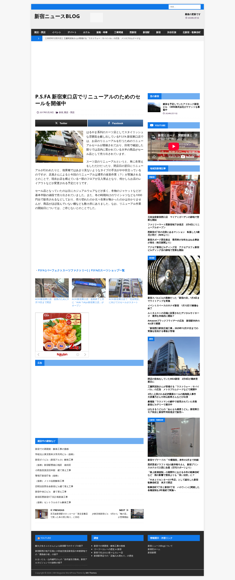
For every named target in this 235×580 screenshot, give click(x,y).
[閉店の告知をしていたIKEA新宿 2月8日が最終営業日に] (174, 356)
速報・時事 (102, 32)
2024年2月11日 (171, 113)
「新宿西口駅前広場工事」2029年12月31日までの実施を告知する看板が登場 (173, 330)
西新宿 (133, 32)
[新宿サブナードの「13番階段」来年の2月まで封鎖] (174, 437)
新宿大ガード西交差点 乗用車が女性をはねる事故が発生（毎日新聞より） (173, 241)
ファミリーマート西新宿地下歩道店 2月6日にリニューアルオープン (174, 226)
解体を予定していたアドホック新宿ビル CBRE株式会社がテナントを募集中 (181, 106)
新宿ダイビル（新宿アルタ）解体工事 (54, 459)
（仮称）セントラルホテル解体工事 (53, 502)
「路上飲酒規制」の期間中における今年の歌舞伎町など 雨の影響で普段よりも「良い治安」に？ (173, 473)
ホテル (86, 32)
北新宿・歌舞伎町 (192, 32)
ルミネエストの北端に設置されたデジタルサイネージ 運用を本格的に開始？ (173, 314)
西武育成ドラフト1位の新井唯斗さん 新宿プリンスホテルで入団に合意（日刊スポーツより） (173, 466)
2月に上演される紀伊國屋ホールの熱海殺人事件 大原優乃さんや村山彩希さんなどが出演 (173, 395)
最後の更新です (193, 14)
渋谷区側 (171, 32)
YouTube (45, 537)
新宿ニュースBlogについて (160, 545)
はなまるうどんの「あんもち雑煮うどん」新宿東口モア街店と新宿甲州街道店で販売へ (173, 411)
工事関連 (118, 32)
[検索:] (185, 6)
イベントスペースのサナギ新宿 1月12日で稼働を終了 (173, 307)
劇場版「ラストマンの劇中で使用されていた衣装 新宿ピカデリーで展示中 (173, 403)
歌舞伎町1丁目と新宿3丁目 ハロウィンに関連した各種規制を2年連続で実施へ (174, 488)
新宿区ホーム (154, 549)
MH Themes (91, 573)
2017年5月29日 (47, 112)
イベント (56, 32)
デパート (72, 32)
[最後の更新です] (96, 17)
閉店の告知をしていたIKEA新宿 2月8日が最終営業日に (173, 380)
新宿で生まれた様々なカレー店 (108, 552)
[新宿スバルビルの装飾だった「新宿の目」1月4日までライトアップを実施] (174, 275)
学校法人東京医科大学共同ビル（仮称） (55, 454)
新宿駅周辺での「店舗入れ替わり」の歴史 (113, 555)
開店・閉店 (40, 32)
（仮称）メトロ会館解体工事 (49, 480)
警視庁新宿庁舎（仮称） (47, 475)
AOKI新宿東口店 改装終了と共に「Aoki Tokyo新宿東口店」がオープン (88, 302)
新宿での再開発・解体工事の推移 (52, 448)
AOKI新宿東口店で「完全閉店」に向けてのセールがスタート (125, 301)
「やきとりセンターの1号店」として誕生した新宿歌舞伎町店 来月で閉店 (173, 481)
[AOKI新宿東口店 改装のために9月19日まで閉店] (52, 288)
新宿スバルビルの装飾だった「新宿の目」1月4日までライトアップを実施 (174, 299)
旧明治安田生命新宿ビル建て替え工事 (54, 486)
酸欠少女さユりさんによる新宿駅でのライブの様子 (59, 545)
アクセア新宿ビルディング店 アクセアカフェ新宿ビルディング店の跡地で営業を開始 (173, 248)
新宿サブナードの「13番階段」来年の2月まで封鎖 (173, 459)
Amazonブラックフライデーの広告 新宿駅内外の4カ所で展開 (174, 322)
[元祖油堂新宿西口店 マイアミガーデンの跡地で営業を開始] (174, 194)
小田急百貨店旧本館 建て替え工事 (53, 470)
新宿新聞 (152, 552)
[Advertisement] (117, 69)
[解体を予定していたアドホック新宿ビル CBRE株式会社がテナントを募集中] (154, 107)
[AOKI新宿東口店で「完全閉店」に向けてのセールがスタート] (125, 288)
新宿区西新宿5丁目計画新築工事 (51, 496)
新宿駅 (146, 32)
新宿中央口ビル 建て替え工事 (51, 491)
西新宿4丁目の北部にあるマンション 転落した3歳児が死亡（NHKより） (174, 233)
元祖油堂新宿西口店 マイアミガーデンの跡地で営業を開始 (173, 218)
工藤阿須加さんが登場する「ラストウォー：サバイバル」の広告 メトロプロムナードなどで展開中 (173, 388)
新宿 (158, 32)
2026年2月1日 (193, 18)
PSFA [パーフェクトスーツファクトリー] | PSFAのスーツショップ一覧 (81, 270)
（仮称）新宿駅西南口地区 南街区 (53, 464)
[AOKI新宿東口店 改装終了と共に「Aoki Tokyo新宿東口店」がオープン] (89, 288)
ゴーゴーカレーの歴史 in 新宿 (107, 549)
